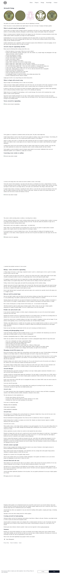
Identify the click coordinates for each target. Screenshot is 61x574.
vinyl (22, 89)
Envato (5, 458)
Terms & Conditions (14, 542)
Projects (36, 2)
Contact (55, 2)
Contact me (6, 77)
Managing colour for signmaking (10, 404)
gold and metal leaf (45, 526)
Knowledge (48, 2)
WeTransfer (10, 74)
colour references (13, 56)
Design (42, 2)
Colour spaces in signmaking (9, 407)
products (50, 42)
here (16, 383)
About (31, 2)
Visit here (6, 454)
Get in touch (22, 536)
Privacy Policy (6, 542)
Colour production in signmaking (10, 409)
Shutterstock (11, 458)
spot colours (25, 385)
